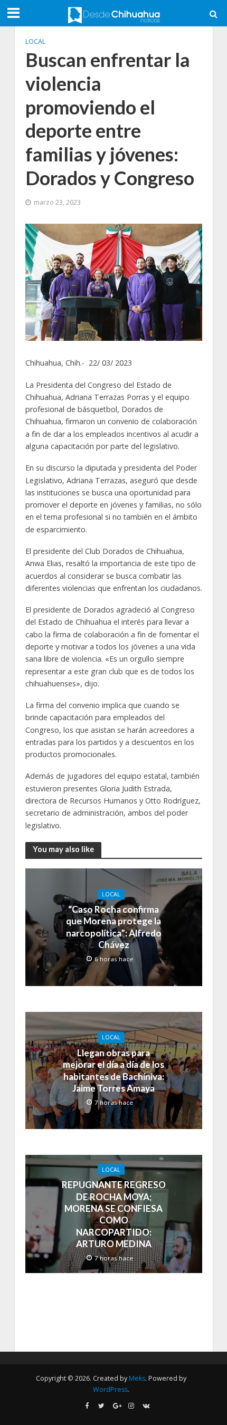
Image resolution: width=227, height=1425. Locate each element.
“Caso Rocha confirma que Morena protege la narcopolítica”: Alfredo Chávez (114, 927)
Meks (137, 1378)
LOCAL (35, 41)
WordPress (110, 1389)
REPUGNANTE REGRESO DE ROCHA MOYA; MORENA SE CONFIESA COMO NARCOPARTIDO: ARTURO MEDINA (114, 1214)
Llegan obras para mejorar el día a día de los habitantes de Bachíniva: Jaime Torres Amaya (113, 1070)
